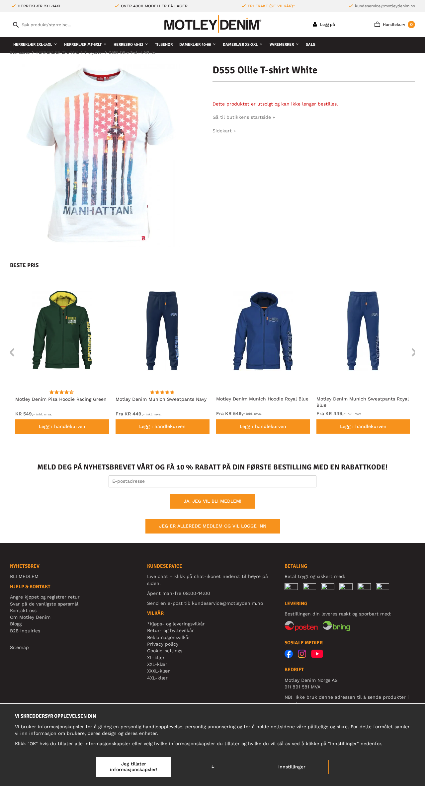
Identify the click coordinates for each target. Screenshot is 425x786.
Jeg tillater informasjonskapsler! (133, 766)
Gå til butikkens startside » (243, 117)
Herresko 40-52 (128, 44)
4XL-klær (157, 677)
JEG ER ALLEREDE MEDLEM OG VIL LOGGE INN (212, 526)
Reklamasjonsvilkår (168, 637)
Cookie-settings (164, 650)
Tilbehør (164, 44)
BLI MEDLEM (24, 576)
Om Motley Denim (30, 617)
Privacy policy (162, 644)
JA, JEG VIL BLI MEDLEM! (212, 501)
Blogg (16, 623)
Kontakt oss (23, 610)
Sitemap (19, 647)
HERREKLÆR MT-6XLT (83, 44)
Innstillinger (291, 766)
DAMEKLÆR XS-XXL (240, 44)
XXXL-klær (158, 671)
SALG (310, 44)
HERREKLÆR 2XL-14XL (32, 44)
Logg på (327, 24)
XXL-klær (157, 664)
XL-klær (156, 657)
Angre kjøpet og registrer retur (45, 597)
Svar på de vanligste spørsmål (44, 604)
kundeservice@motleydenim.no (385, 6)
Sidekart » (224, 130)
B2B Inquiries (25, 630)
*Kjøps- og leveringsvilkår (176, 623)
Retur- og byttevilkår (170, 630)
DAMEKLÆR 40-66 (195, 44)
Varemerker (282, 44)
